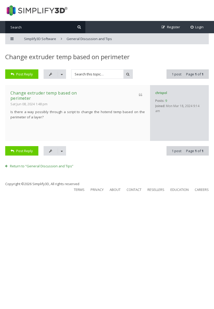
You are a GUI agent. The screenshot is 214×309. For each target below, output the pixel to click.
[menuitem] (197, 27)
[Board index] (36, 10)
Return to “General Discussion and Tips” (41, 166)
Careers (202, 189)
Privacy (97, 189)
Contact (134, 189)
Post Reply (24, 74)
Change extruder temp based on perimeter (67, 56)
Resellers (155, 189)
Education (179, 189)
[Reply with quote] (140, 94)
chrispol (161, 93)
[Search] (79, 27)
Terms (79, 189)
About (115, 189)
